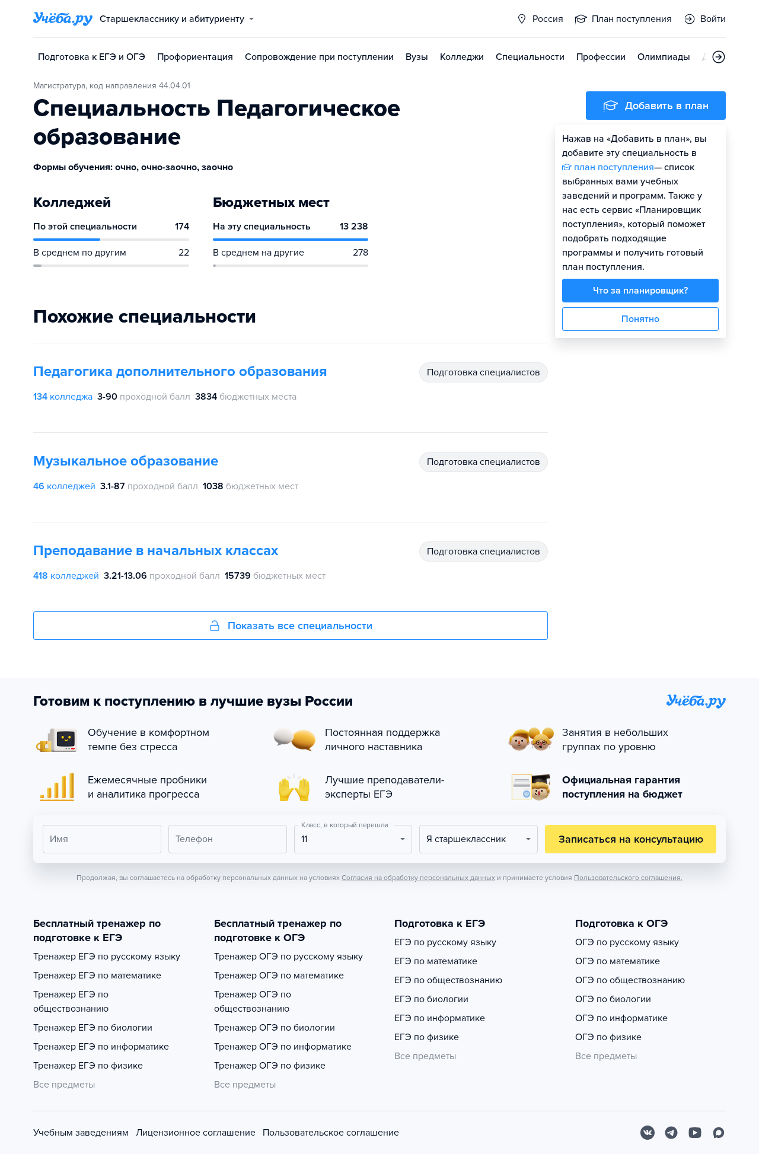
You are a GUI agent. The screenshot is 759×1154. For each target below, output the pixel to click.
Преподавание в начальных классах (155, 550)
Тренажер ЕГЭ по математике (97, 975)
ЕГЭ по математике (435, 961)
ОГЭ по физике (608, 1037)
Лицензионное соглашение (196, 1133)
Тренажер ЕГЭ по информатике (101, 1047)
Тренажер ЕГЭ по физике (88, 1066)
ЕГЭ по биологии (431, 999)
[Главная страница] (63, 19)
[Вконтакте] (647, 1133)
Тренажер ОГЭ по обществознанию (252, 1002)
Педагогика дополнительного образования (180, 371)
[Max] (719, 1133)
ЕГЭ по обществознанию (448, 980)
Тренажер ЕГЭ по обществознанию (71, 1002)
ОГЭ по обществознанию (630, 980)
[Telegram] (671, 1133)
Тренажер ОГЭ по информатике (283, 1047)
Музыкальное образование (125, 461)
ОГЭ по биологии (613, 999)
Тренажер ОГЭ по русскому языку (288, 956)
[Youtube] (695, 1133)
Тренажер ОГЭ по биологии (274, 1028)
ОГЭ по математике (617, 961)
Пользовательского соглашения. (628, 878)
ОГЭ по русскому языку (627, 942)
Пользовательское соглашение (331, 1133)
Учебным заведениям (81, 1133)
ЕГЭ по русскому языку (445, 942)
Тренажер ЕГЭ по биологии (92, 1028)
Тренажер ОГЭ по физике (270, 1066)
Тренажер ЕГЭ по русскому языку (106, 956)
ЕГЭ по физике (426, 1037)
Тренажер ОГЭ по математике (279, 975)
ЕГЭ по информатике (439, 1018)
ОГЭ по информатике (621, 1018)
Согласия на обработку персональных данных (418, 878)
